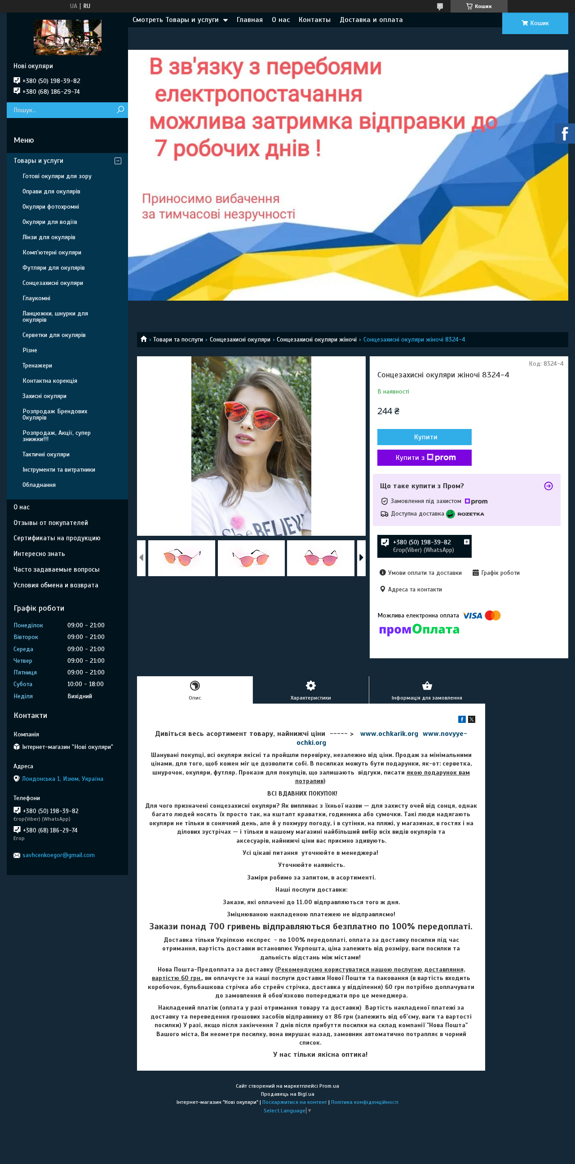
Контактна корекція (49, 381)
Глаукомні (36, 298)
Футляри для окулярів (53, 267)
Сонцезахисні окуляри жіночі (317, 339)
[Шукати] (120, 110)
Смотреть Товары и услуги (176, 19)
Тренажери (37, 365)
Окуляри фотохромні (50, 206)
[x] (471, 721)
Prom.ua (329, 1086)
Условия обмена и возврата (55, 585)
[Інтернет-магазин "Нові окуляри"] (67, 37)
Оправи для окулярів (51, 191)
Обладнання (39, 485)
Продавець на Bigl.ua (287, 1094)
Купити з (410, 457)
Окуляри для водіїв (49, 222)
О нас (281, 19)
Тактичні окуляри (46, 454)
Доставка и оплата (371, 19)
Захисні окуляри (44, 396)
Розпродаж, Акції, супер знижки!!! (56, 436)
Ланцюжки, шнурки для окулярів (55, 317)
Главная (250, 19)
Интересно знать (39, 554)
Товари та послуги (178, 339)
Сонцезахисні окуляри (240, 339)
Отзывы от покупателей (50, 523)
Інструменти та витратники (58, 469)
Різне (29, 350)
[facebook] (462, 721)
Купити (426, 437)
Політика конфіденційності (364, 1102)
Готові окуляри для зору (57, 176)
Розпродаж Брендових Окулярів (54, 414)
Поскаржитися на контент (294, 1102)
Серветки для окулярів (54, 335)
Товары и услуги (38, 161)
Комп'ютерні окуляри (51, 252)
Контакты (315, 19)
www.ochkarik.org (389, 733)
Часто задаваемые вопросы (56, 569)
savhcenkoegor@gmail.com (58, 855)
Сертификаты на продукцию (57, 538)
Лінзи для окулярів (48, 237)
